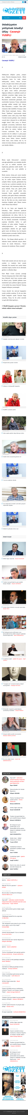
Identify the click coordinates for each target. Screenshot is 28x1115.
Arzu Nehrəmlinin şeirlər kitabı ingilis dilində (13, 910)
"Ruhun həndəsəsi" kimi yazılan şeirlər (17, 799)
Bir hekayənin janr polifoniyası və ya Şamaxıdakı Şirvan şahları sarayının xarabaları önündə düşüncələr (14, 634)
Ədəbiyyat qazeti (11, 1111)
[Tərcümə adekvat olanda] (14, 470)
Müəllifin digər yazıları (10, 317)
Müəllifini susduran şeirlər (9, 409)
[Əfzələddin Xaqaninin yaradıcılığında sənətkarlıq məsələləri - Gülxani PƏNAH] (14, 699)
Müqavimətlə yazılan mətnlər (10, 362)
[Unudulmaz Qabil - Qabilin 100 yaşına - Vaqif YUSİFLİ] (14, 649)
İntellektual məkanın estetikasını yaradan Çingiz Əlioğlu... (17, 848)
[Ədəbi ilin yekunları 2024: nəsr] (14, 519)
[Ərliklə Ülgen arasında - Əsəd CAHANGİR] (14, 549)
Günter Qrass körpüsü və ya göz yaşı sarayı (13, 1005)
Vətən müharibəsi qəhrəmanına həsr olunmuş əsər (13, 975)
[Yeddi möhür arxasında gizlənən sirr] (14, 447)
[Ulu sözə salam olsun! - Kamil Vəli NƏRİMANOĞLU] (14, 749)
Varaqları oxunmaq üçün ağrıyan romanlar (13, 339)
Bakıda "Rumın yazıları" (12, 886)
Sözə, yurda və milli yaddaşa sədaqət (13, 960)
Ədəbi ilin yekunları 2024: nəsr (11, 528)
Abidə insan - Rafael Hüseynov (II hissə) (15, 839)
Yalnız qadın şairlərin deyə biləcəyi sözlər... (13, 433)
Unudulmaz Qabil (17, 857)
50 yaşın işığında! (14, 1012)
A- (4, 57)
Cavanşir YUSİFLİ (8, 60)
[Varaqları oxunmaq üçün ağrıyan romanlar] (14, 329)
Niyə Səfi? (17, 780)
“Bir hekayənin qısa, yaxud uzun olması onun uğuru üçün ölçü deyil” (14, 925)
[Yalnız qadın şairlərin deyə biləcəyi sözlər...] (14, 423)
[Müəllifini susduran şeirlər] (14, 400)
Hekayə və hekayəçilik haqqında (11, 386)
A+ (3, 57)
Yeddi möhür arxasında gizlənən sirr (12, 456)
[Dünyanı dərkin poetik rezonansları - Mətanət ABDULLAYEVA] (14, 724)
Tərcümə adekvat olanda (9, 480)
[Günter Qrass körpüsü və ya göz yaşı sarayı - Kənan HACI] (14, 597)
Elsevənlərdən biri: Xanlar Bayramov (17, 790)
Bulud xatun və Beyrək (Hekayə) (12, 893)
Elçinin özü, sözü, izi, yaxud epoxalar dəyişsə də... (17, 866)
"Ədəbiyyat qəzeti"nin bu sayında (12, 917)
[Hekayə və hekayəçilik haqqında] (14, 376)
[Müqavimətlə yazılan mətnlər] (14, 353)
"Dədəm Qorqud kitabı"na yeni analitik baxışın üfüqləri (18, 817)
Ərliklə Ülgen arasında (13, 558)
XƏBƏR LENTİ (6, 875)
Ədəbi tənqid (22, 57)
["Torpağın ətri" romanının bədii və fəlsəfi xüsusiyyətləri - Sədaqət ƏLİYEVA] (14, 674)
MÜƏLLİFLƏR (6, 773)
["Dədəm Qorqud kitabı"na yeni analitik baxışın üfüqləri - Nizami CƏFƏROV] (14, 572)
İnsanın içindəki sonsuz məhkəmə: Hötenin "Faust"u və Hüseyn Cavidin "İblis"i (13, 990)
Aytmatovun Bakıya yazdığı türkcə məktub (12, 967)
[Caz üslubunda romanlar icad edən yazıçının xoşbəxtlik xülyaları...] (14, 494)
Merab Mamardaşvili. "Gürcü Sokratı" (13, 933)
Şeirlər (10, 880)
